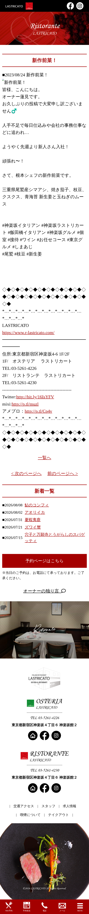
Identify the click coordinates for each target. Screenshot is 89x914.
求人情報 (69, 806)
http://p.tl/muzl (25, 404)
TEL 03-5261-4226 (44, 717)
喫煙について (30, 815)
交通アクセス (23, 806)
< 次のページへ (26, 473)
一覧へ (44, 457)
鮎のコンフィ (37, 505)
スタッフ (48, 806)
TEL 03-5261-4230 (44, 770)
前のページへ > (62, 473)
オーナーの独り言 (42, 591)
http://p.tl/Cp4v (38, 411)
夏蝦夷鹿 (32, 520)
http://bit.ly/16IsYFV (35, 396)
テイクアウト (58, 815)
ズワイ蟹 (33, 527)
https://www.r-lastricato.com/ (28, 332)
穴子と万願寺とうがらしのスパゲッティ (55, 537)
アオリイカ (35, 512)
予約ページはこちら (44, 560)
